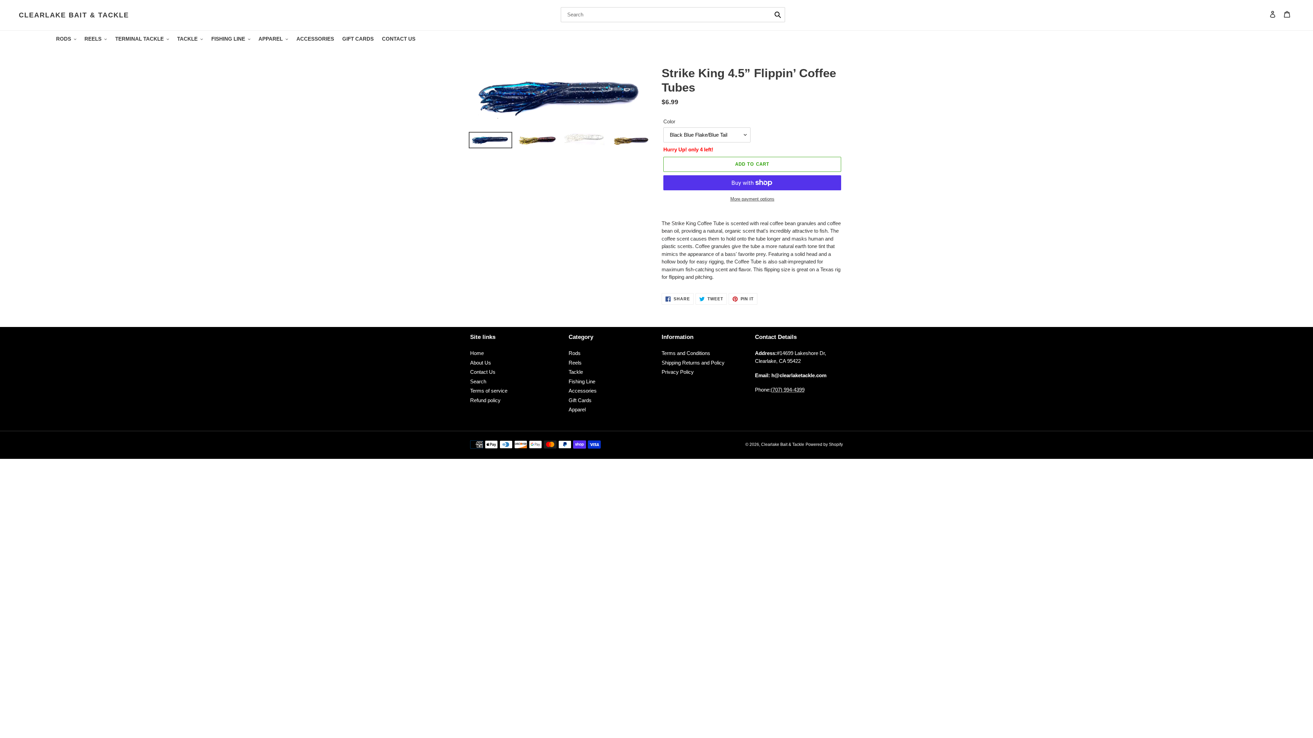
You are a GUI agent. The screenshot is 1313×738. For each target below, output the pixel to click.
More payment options (752, 199)
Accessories (583, 391)
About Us (480, 363)
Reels (575, 363)
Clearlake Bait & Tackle (74, 15)
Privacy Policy (678, 372)
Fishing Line (582, 381)
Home (477, 353)
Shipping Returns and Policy (693, 363)
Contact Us (482, 372)
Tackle (576, 372)
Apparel (577, 409)
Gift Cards (580, 400)
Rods (575, 353)
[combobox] (673, 14)
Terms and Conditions (686, 353)
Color (669, 121)
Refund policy (485, 400)
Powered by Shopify (824, 444)
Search (478, 381)
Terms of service (488, 391)
